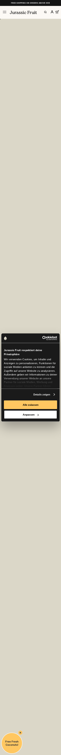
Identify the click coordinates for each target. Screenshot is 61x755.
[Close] (20, 733)
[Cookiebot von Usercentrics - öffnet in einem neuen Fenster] (43, 338)
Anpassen (29, 414)
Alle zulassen (30, 404)
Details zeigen (41, 394)
